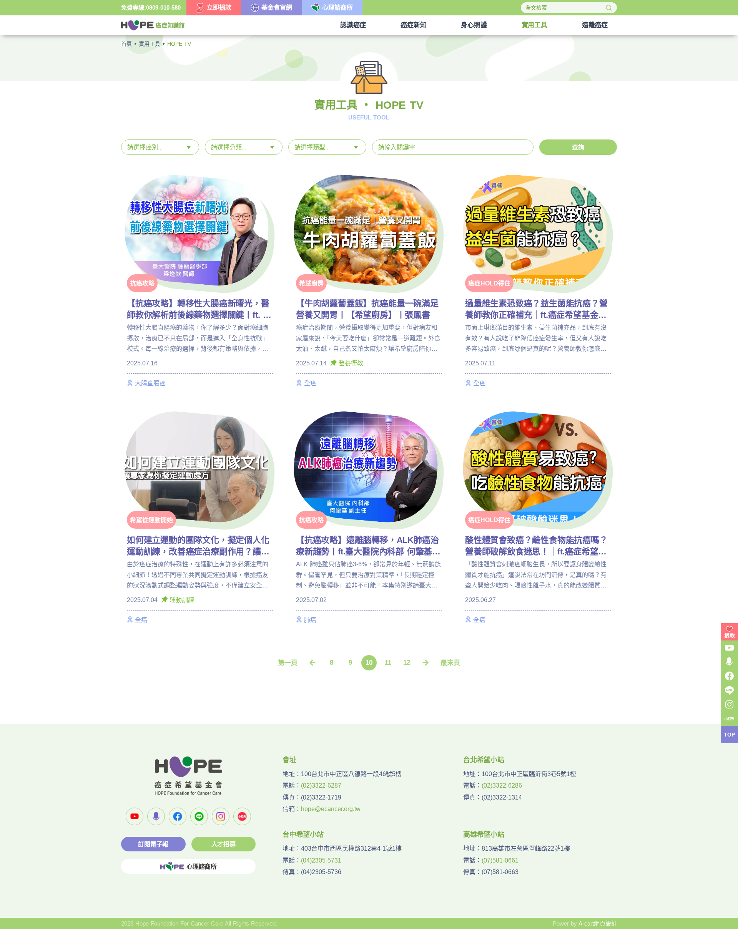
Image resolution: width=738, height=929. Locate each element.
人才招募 (223, 844)
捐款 (729, 635)
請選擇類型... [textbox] (312, 147)
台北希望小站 (483, 760)
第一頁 (288, 663)
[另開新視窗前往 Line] (199, 816)
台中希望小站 (303, 834)
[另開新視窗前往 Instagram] (220, 816)
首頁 (126, 44)
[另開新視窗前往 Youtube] (134, 816)
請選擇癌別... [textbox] (145, 147)
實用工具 (149, 44)
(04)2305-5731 (321, 860)
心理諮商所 (201, 866)
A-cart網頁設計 (597, 923)
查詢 (578, 147)
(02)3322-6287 (321, 785)
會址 (289, 760)
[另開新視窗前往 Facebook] (177, 816)
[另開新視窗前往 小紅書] (242, 816)
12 (406, 662)
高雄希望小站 (483, 834)
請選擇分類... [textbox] (228, 147)
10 (369, 662)
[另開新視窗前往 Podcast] (156, 816)
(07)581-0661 (500, 860)
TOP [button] (729, 735)
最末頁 (450, 663)
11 (388, 662)
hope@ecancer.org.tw (331, 809)
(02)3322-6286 (502, 785)
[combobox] (160, 147)
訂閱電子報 (153, 844)
